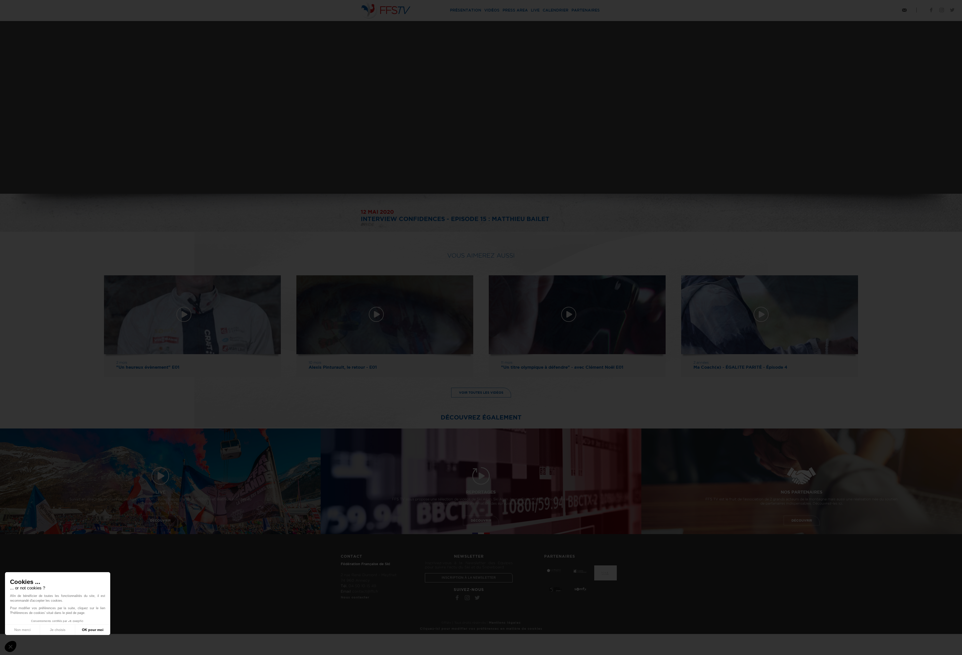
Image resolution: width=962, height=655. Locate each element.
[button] (11, 646)
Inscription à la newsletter (469, 577)
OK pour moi (92, 630)
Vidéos (492, 10)
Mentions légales (505, 622)
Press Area (515, 10)
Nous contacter (355, 597)
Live (535, 10)
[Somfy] (580, 589)
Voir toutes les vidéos (481, 392)
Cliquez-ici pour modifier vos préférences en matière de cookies (481, 628)
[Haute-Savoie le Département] (605, 573)
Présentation (465, 10)
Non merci (22, 630)
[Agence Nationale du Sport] (555, 589)
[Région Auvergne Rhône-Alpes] (555, 570)
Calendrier (555, 10)
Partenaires (585, 10)
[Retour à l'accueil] (385, 9)
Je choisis (57, 630)
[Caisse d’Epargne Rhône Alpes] (580, 571)
